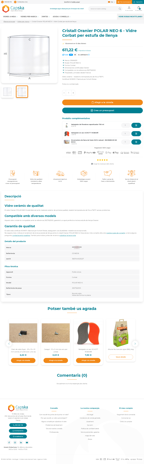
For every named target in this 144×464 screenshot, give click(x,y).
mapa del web (90, 436)
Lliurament (90, 421)
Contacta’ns (18, 430)
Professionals (53, 432)
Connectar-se (126, 418)
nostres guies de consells (115, 233)
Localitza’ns (18, 436)
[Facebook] (9, 442)
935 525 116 (19, 425)
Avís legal (90, 414)
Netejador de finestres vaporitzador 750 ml (87, 124)
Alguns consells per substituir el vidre (54, 421)
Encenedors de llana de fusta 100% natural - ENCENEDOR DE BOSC (94, 141)
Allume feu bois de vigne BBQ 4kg (121, 349)
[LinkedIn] (21, 442)
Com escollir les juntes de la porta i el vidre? (54, 414)
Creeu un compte (126, 421)
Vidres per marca (29, 17)
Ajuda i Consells (61, 17)
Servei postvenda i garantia (90, 432)
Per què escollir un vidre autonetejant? (54, 418)
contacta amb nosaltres (21, 235)
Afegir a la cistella (104, 102)
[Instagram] (15, 442)
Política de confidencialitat (90, 429)
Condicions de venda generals (90, 418)
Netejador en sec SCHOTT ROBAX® (84, 133)
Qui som (90, 425)
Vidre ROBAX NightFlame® (130, 17)
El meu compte (126, 408)
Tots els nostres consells (54, 429)
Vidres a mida (9, 17)
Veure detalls (121, 357)
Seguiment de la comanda (126, 414)
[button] (129, 9)
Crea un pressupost (104, 110)
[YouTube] (27, 442)
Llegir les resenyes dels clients (103, 164)
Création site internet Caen (28, 459)
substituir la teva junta (68, 235)
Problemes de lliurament (54, 425)
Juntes (45, 17)
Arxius (90, 439)
